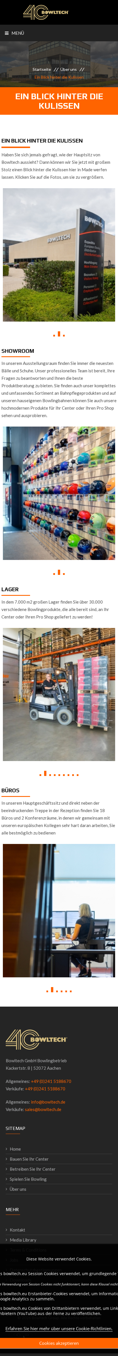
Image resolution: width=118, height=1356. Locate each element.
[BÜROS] (59, 950)
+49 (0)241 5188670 (51, 1081)
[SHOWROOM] (59, 533)
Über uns (68, 69)
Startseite (42, 69)
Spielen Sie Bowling (28, 1179)
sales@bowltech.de (43, 1109)
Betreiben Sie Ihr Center (33, 1169)
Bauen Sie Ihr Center (29, 1159)
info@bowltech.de (48, 1101)
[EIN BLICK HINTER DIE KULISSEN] (59, 294)
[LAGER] (59, 734)
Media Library (23, 1239)
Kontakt (17, 1229)
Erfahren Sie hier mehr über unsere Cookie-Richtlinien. (59, 1328)
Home (15, 1148)
